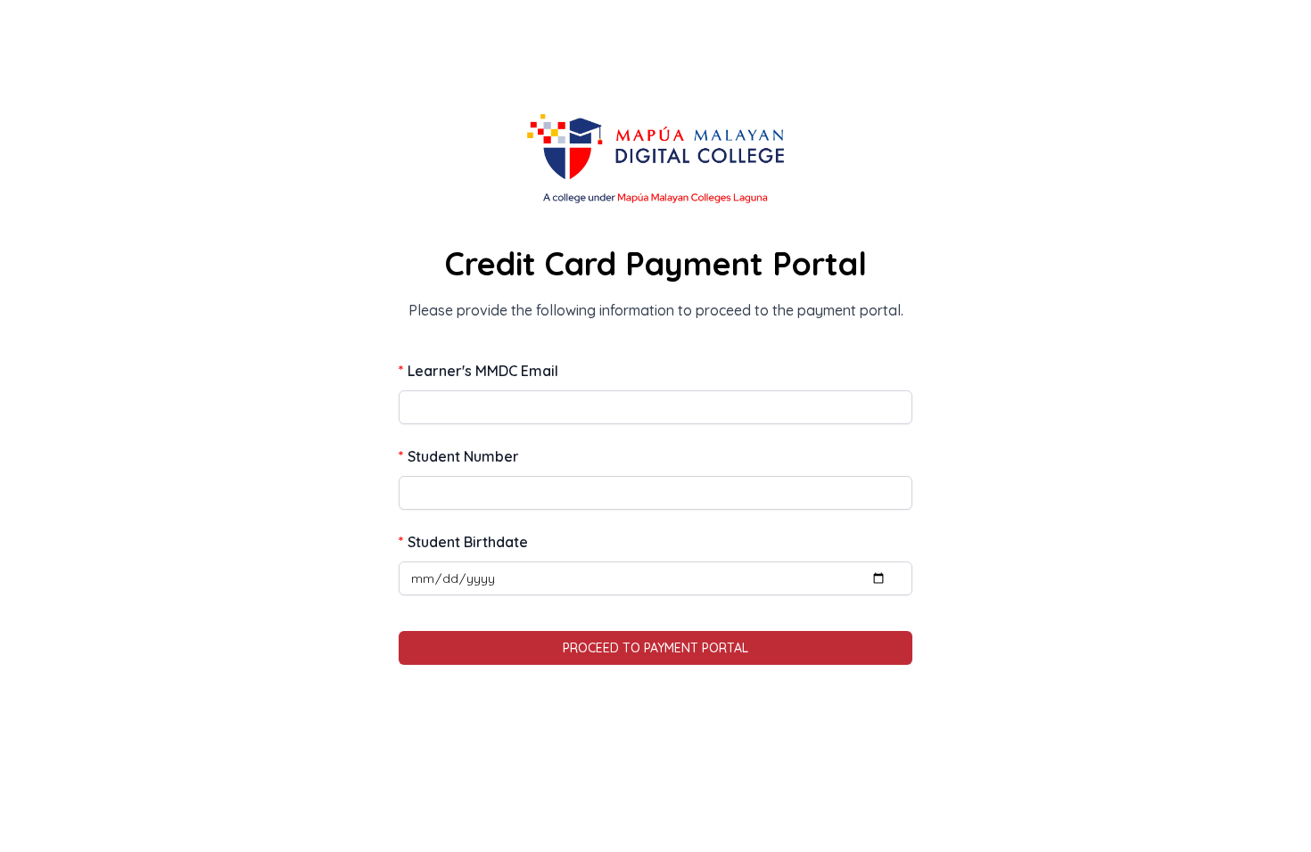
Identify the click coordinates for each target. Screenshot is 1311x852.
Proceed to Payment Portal (655, 648)
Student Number (463, 456)
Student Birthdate (468, 542)
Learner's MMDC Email (483, 371)
